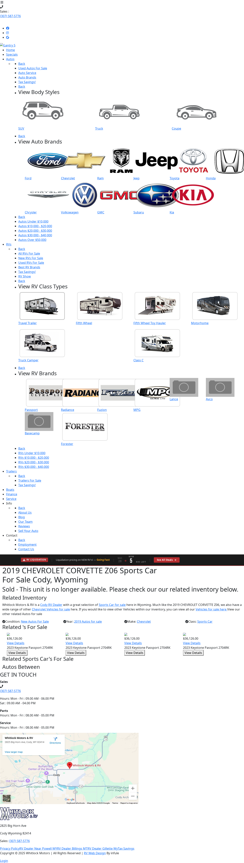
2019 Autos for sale (88, 621)
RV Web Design (95, 853)
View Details (15, 643)
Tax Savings (126, 848)
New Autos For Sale (35, 621)
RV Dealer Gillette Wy (102, 848)
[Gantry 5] (7, 45)
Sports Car (205, 621)
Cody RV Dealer (51, 605)
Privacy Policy (9, 848)
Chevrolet (144, 621)
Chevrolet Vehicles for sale (51, 609)
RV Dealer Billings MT (72, 848)
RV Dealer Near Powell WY (38, 848)
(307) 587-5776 (10, 16)
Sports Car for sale (112, 605)
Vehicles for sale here (211, 609)
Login (4, 861)
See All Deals (167, 559)
